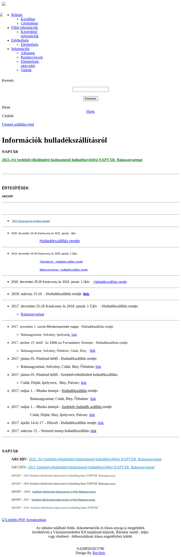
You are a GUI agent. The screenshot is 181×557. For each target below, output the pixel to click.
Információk (20, 49)
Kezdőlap (28, 19)
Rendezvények (32, 57)
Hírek (90, 112)
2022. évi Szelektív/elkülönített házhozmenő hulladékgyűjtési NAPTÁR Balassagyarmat (95, 459)
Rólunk (16, 15)
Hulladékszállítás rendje (110, 282)
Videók (26, 70)
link (86, 294)
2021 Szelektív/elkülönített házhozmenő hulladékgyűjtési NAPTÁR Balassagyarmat (91, 467)
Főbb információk (24, 28)
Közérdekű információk (30, 34)
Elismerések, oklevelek (30, 64)
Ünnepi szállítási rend (18, 124)
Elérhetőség (20, 40)
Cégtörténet (29, 23)
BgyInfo (99, 553)
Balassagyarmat (32, 314)
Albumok (28, 53)
